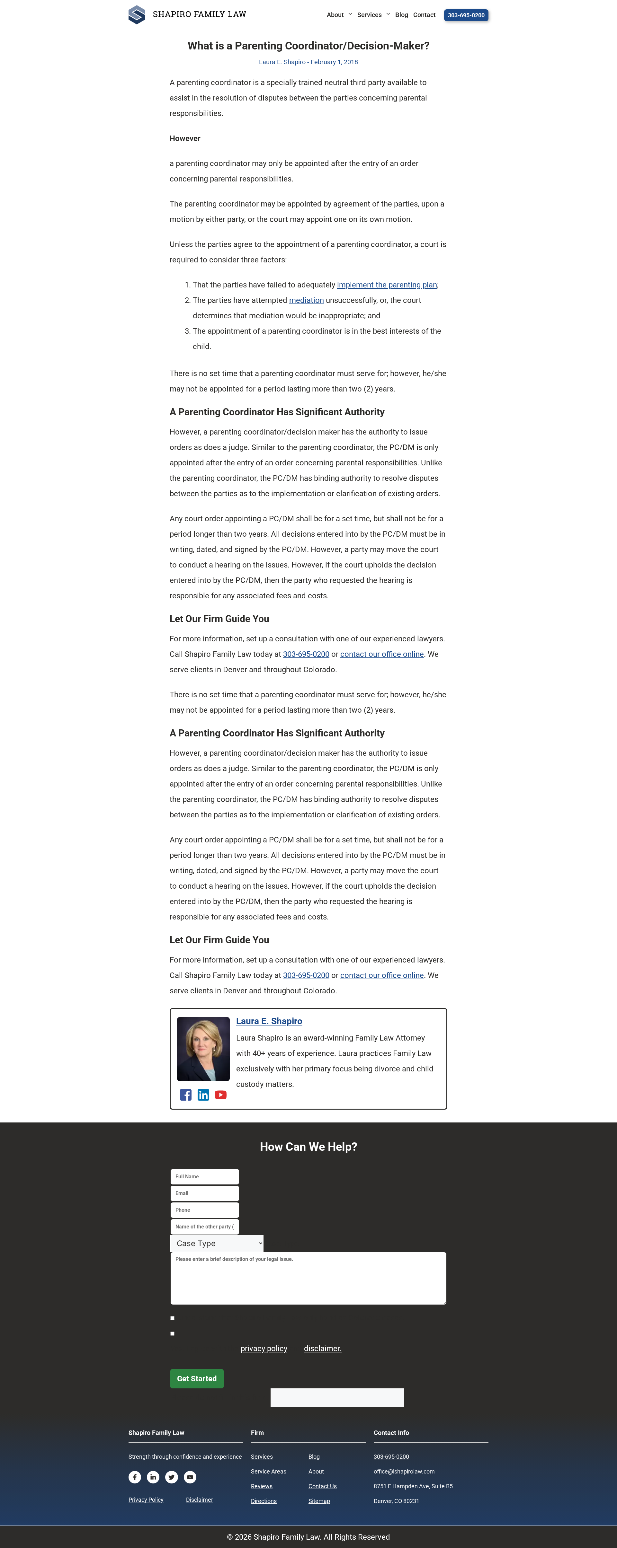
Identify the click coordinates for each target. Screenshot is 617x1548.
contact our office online (382, 654)
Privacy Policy (146, 1499)
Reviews (262, 1486)
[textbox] (281, 1243)
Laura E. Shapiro (269, 1021)
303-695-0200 (466, 15)
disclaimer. (323, 1348)
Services (369, 15)
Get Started (197, 1378)
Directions (264, 1501)
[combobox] (281, 1243)
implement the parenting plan (387, 284)
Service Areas (268, 1471)
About (335, 15)
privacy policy (264, 1348)
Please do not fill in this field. (220, 1397)
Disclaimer (199, 1499)
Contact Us (322, 1486)
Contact (424, 15)
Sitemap (319, 1501)
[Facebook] (186, 1094)
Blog (401, 15)
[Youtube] (221, 1094)
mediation (306, 300)
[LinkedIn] (203, 1094)
